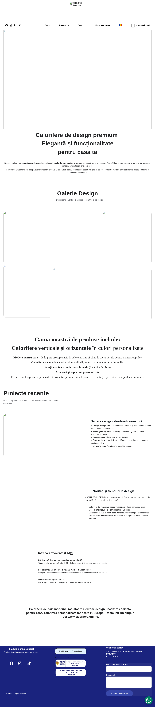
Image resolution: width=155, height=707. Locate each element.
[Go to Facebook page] (7, 25)
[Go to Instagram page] (12, 25)
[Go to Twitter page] (19, 25)
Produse (62, 25)
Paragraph (110, 675)
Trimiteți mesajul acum (119, 693)
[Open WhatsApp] (149, 700)
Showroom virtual (102, 25)
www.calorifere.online (27, 163)
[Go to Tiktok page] (29, 663)
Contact (48, 25)
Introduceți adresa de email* (118, 664)
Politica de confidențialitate (70, 651)
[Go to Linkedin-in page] (16, 25)
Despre (81, 25)
